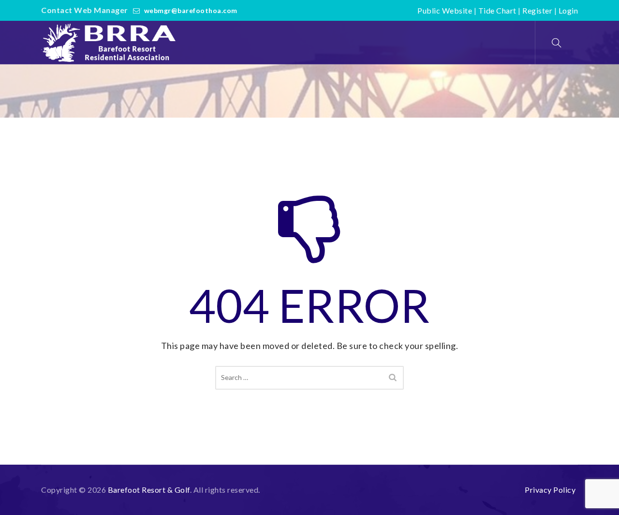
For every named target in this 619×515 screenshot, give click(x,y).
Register (537, 10)
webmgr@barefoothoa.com (190, 10)
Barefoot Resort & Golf (149, 489)
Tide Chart (497, 10)
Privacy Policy (550, 489)
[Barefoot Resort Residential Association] (110, 42)
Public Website (444, 10)
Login (568, 10)
